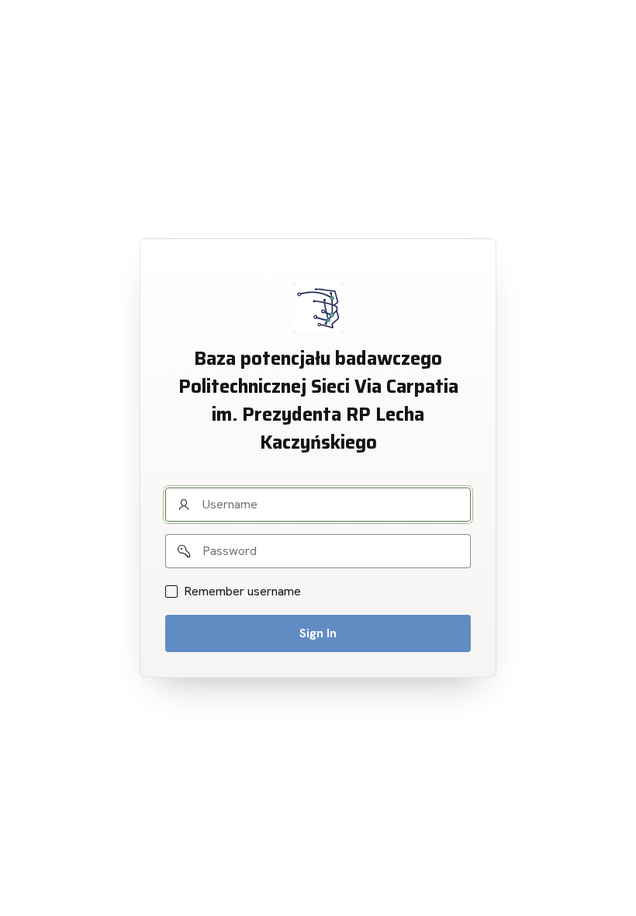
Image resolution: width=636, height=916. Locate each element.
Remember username (242, 591)
